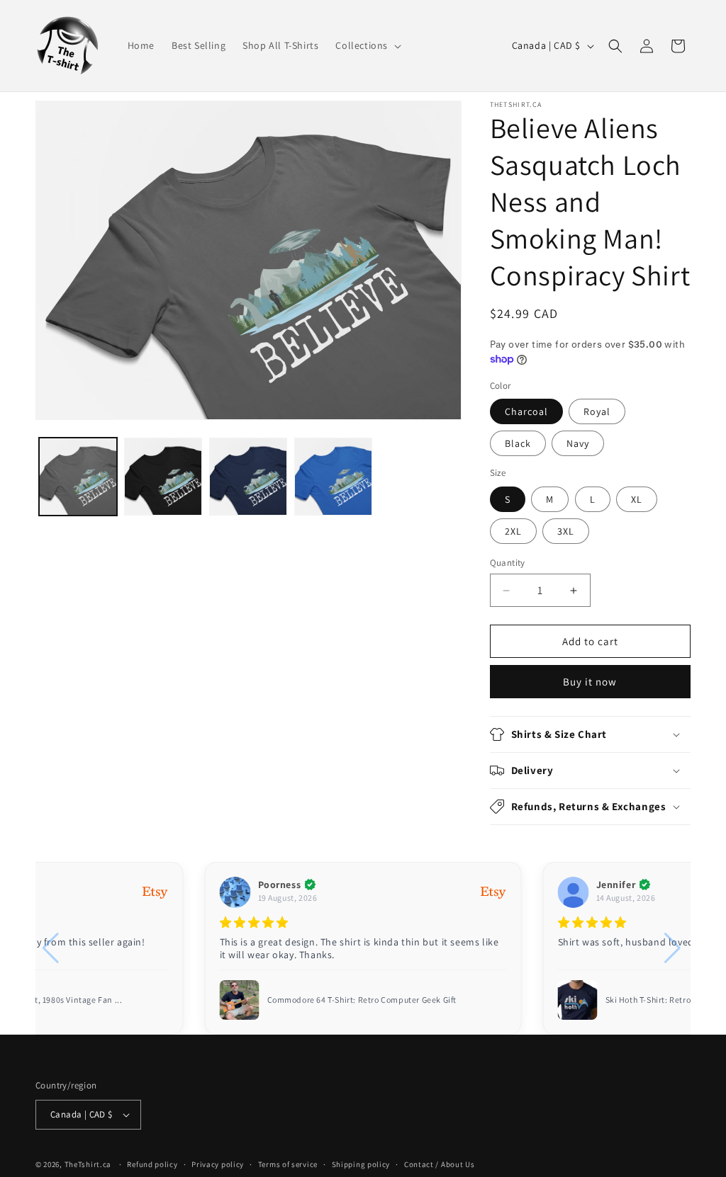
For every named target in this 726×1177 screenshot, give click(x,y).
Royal (596, 411)
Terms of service (288, 1164)
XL (636, 499)
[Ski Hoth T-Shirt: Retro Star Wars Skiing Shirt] (578, 1000)
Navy (577, 443)
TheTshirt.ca (88, 1164)
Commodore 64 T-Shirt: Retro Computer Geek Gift (362, 999)
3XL (565, 531)
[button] (367, 45)
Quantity (507, 563)
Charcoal (526, 411)
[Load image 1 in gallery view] (78, 477)
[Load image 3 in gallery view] (248, 477)
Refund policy (152, 1164)
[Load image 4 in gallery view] (333, 477)
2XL (513, 531)
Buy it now (590, 681)
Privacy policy (217, 1164)
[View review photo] (239, 1000)
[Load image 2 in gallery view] (163, 477)
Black (518, 443)
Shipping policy (361, 1164)
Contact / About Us (439, 1164)
